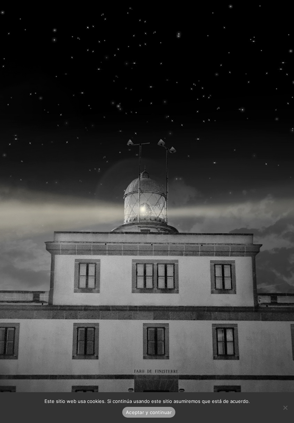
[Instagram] (24, 11)
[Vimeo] (13, 11)
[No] (285, 407)
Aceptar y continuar (149, 412)
